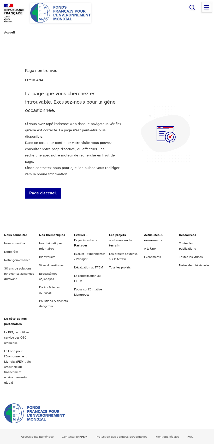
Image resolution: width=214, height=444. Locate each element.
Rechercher (192, 7)
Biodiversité (47, 257)
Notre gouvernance (17, 260)
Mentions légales (167, 437)
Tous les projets (120, 267)
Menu (206, 7)
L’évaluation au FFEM (88, 267)
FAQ (190, 437)
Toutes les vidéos (191, 257)
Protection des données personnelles (121, 437)
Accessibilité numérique (37, 437)
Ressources (187, 235)
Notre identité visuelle (194, 265)
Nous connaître (15, 235)
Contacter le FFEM (74, 437)
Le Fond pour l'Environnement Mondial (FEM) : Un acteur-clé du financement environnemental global (17, 367)
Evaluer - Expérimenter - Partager (85, 240)
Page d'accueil (43, 193)
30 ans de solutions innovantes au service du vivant (19, 274)
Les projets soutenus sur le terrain (120, 240)
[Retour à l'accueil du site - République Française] (60, 13)
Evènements (152, 257)
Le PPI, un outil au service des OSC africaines (16, 338)
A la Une (150, 248)
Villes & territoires (51, 265)
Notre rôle (11, 252)
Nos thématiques (52, 235)
